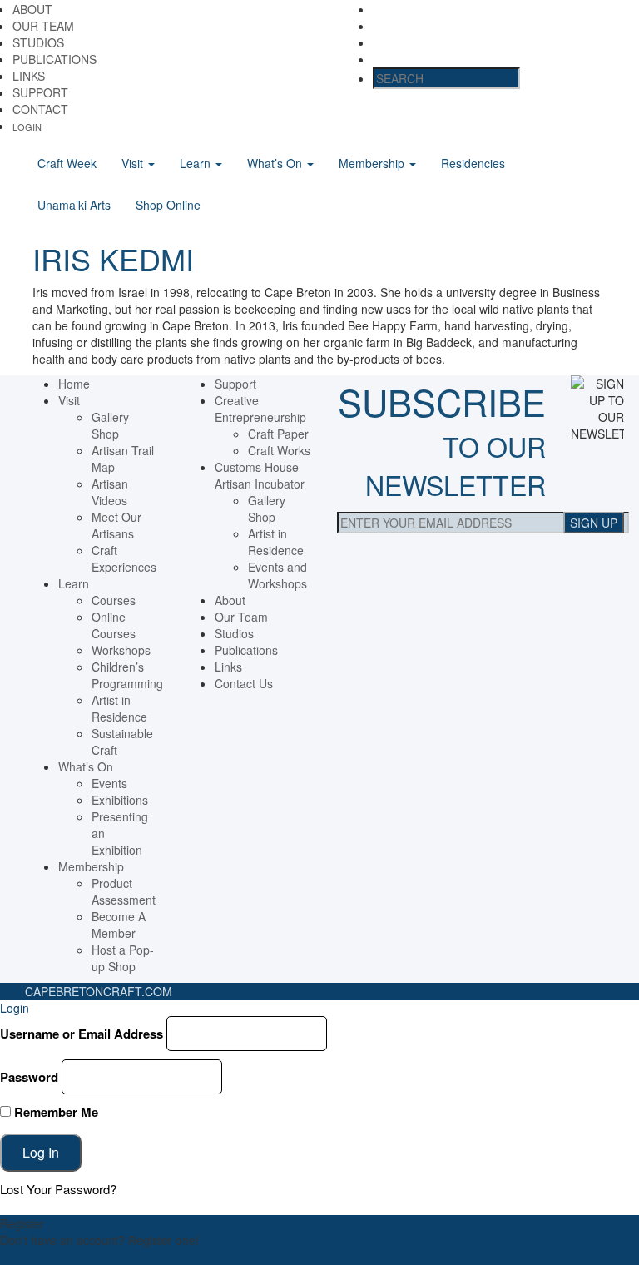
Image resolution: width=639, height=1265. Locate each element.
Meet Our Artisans (116, 525)
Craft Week (67, 163)
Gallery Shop (110, 425)
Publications (54, 59)
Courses (114, 600)
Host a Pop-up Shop (123, 958)
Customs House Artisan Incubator (260, 475)
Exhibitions (120, 799)
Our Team (43, 25)
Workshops (121, 650)
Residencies (473, 163)
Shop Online (168, 204)
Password (29, 1077)
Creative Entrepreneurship (260, 408)
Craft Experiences (124, 558)
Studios (38, 42)
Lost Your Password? (58, 1189)
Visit (133, 163)
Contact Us (244, 683)
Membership (373, 163)
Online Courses (114, 625)
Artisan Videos (110, 491)
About (32, 9)
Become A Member (119, 924)
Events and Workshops (277, 575)
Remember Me (54, 1112)
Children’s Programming (127, 675)
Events (109, 783)
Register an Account (53, 1256)
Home (74, 383)
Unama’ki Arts (74, 204)
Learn (197, 163)
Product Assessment (124, 891)
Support (40, 92)
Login (27, 126)
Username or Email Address (81, 1033)
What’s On (276, 163)
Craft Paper (278, 433)
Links (28, 75)
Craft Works (279, 450)
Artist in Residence (119, 708)
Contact (40, 109)
